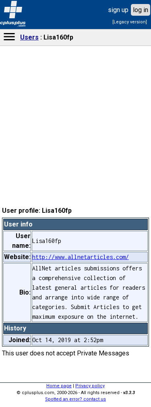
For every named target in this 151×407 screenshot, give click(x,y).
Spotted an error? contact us (75, 399)
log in (140, 10)
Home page (59, 385)
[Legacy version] (129, 22)
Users (29, 37)
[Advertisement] (75, 248)
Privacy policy (90, 385)
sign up (118, 10)
